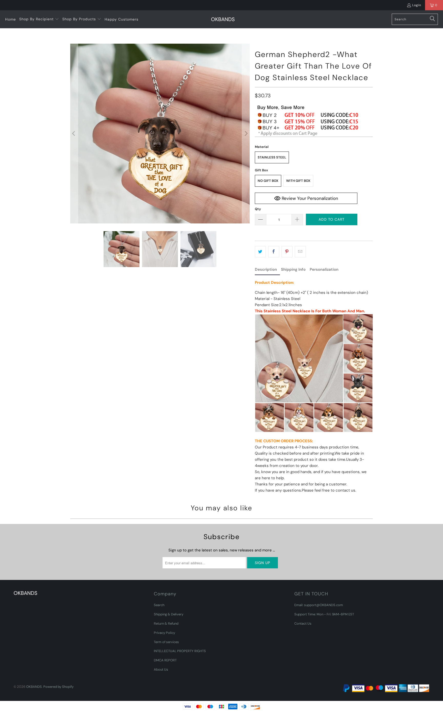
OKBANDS (34, 686)
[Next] (246, 133)
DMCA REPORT (165, 660)
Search (159, 605)
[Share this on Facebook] (273, 251)
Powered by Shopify (58, 686)
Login (416, 5)
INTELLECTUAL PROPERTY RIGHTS (180, 651)
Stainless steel (272, 157)
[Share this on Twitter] (260, 251)
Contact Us (302, 623)
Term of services (166, 642)
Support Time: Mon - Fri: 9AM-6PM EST (324, 614)
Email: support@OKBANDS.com (318, 605)
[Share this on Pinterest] (287, 251)
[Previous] (74, 133)
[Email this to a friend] (300, 251)
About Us (161, 669)
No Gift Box (268, 180)
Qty (258, 209)
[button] (39, 19)
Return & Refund (166, 623)
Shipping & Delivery (168, 614)
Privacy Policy (164, 633)
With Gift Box (298, 180)
